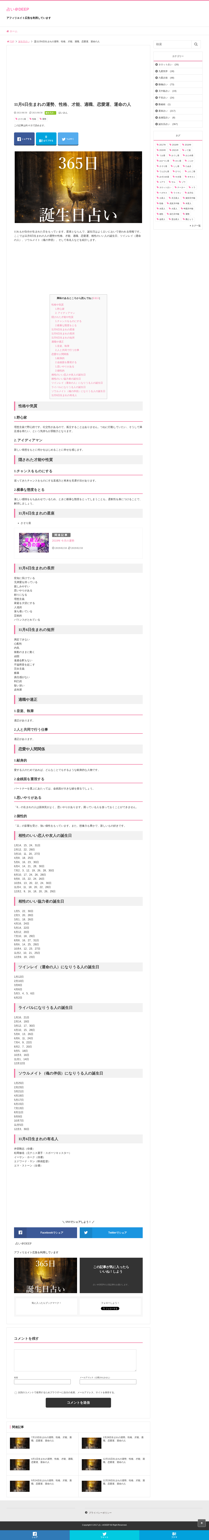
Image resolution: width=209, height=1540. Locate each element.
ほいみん (63, 112)
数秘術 (162, 104)
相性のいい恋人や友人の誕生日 (68, 374)
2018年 (175, 145)
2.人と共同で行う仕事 (67, 350)
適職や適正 (57, 341)
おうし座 (175, 155)
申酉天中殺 (188, 209)
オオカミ (191, 177)
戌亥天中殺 (174, 203)
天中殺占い (164, 91)
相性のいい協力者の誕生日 (66, 378)
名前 (16, 1377)
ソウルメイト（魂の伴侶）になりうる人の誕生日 (78, 391)
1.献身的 (59, 358)
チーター (181, 187)
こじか (190, 161)
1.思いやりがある (64, 366)
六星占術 (163, 77)
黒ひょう (189, 219)
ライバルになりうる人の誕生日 (68, 387)
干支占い (163, 97)
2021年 (175, 150)
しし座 (176, 166)
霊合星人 (175, 219)
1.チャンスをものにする (68, 321)
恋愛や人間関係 (60, 354)
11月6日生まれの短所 (63, 337)
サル (173, 182)
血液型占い (164, 117)
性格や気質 (57, 304)
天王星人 (175, 198)
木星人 (188, 203)
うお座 (162, 155)
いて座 (188, 150)
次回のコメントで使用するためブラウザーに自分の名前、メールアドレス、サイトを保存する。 (67, 1392)
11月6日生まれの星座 (63, 329)
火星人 (174, 209)
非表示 (95, 298)
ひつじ (178, 171)
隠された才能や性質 (62, 317)
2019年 (188, 145)
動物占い (163, 84)
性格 (34, 119)
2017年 (162, 145)
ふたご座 (191, 171)
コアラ (162, 182)
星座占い (163, 111)
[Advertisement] (78, 75)
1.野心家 (59, 308)
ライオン (177, 193)
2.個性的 (59, 370)
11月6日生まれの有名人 (64, 395)
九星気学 (163, 71)
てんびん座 (164, 171)
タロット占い (165, 64)
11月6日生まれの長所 (63, 333)
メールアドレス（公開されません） (95, 1377)
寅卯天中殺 (190, 198)
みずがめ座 (164, 177)
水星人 (162, 209)
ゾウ (183, 182)
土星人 (162, 198)
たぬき (188, 166)
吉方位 (190, 193)
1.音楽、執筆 (62, 346)
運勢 (44, 119)
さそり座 (22, 119)
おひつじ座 (164, 161)
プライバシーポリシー (100, 1512)
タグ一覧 (196, 225)
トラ (193, 187)
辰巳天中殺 (174, 214)
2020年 (162, 150)
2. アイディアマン (65, 313)
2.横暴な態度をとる (66, 325)
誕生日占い (24, 41)
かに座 (178, 161)
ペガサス (163, 193)
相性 (161, 214)
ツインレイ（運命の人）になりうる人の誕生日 (77, 382)
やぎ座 (178, 177)
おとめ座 (189, 155)
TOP (11, 41)
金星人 (162, 219)
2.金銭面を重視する (66, 362)
